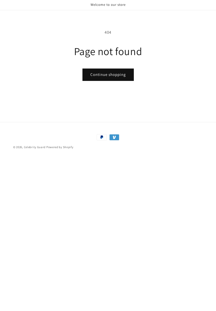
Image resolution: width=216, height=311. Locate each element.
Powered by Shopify (59, 147)
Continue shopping (108, 74)
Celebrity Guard (35, 147)
